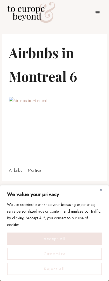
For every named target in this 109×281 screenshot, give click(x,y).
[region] (54, 233)
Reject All (54, 269)
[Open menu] (97, 12)
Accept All (55, 238)
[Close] (103, 190)
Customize (55, 254)
